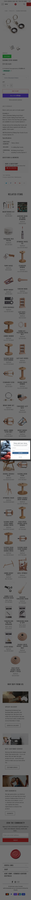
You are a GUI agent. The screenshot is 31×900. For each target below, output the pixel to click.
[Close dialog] (29, 441)
